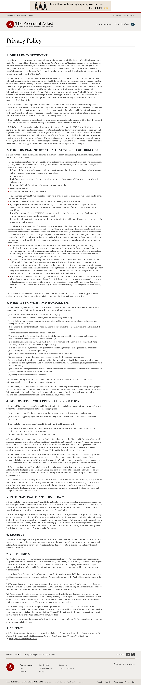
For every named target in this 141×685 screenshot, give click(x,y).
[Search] (133, 24)
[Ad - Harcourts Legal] (70, 6)
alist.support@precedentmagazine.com (39, 654)
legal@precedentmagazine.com (23, 638)
